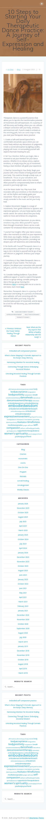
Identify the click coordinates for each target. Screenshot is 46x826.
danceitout (36, 398)
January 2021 (23, 610)
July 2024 (23, 544)
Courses (23, 454)
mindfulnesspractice (15, 425)
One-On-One (23, 467)
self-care (30, 425)
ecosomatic (23, 458)
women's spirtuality (16, 433)
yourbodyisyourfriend (23, 436)
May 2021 (23, 593)
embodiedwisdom (23, 405)
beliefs (31, 389)
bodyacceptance (19, 391)
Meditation (22, 422)
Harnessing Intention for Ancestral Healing (23, 362)
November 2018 (23, 655)
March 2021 (23, 602)
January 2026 (23, 503)
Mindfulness (33, 422)
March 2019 (23, 642)
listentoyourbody (11, 422)
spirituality (36, 428)
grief (31, 417)
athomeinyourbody (23, 389)
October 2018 (23, 660)
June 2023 (23, 575)
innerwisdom (28, 419)
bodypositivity (16, 394)
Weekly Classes (23, 490)
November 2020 (23, 619)
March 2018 (23, 673)
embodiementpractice (18, 411)
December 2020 (23, 615)
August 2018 (23, 664)
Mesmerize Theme (36, 818)
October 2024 (23, 539)
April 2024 (23, 548)
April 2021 (23, 597)
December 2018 (23, 651)
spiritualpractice (12, 431)
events (23, 463)
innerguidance (11, 419)
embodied (35, 401)
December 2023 (23, 557)
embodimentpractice (23, 414)
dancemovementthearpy (24, 312)
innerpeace (20, 419)
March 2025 (23, 530)
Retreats (23, 476)
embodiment (30, 411)
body (35, 389)
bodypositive (32, 392)
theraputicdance (23, 317)
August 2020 (23, 633)
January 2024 (23, 553)
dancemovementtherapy (19, 400)
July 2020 (23, 637)
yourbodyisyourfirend (35, 434)
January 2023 (23, 579)
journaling (36, 419)
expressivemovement (14, 314)
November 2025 (23, 508)
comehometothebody (13, 398)
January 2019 (23, 646)
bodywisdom (28, 395)
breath (35, 395)
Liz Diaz (10, 69)
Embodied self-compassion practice (23, 351)
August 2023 (23, 570)
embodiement (14, 409)
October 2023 (23, 566)
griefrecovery (37, 417)
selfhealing (29, 428)
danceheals (26, 397)
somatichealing (23, 481)
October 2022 (23, 584)
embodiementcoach (28, 408)
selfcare (23, 428)
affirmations (12, 389)
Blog (18, 69)
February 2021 (23, 606)
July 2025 (23, 521)
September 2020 (23, 628)
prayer (25, 425)
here (14, 284)
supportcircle (22, 431)
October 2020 (23, 624)
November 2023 (23, 561)
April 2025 (23, 526)
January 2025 (23, 535)
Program (23, 472)
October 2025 (23, 512)
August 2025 (23, 517)
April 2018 (23, 668)
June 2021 (23, 588)
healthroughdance (32, 314)
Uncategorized (23, 485)
